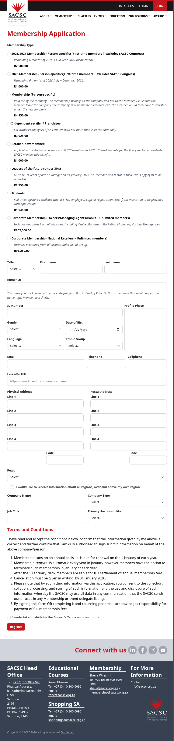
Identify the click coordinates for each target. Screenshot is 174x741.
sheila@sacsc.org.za (104, 688)
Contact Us (125, 6)
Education (117, 16)
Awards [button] (158, 16)
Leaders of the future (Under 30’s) (36, 168)
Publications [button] (138, 16)
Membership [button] (63, 16)
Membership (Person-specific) (33, 94)
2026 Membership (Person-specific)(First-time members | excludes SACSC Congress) (73, 74)
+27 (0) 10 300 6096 (26, 682)
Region (12, 470)
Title (10, 262)
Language (14, 339)
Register (16, 627)
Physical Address (19, 392)
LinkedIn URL (17, 374)
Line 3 (11, 425)
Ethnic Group (75, 339)
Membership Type (20, 45)
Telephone (94, 357)
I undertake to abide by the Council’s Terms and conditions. (56, 617)
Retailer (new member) (28, 144)
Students (18, 193)
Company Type (99, 495)
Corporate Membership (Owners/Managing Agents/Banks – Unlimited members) (70, 218)
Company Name (19, 495)
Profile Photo (134, 306)
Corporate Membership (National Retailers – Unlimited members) (59, 238)
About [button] (44, 16)
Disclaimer (67, 732)
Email (11, 357)
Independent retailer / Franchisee (35, 123)
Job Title (13, 511)
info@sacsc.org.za (143, 686)
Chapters (84, 16)
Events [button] (99, 16)
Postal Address (101, 392)
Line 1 (11, 397)
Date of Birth (75, 322)
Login (143, 6)
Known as (14, 280)
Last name (112, 262)
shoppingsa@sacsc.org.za (66, 720)
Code (50, 453)
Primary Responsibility (104, 511)
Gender (12, 322)
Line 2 (11, 411)
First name (48, 262)
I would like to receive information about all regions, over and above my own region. (78, 487)
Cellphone (135, 357)
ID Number (15, 306)
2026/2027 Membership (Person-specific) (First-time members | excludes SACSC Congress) (78, 54)
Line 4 (11, 439)
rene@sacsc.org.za (61, 695)
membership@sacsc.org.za (109, 692)
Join (160, 6)
